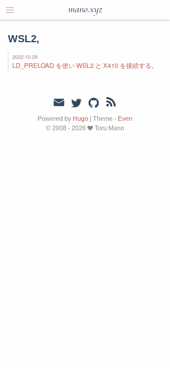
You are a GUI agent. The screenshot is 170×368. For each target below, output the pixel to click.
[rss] (111, 103)
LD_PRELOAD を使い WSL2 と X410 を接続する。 (85, 65)
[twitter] (76, 103)
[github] (94, 103)
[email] (59, 103)
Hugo (80, 118)
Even (125, 118)
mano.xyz (85, 10)
